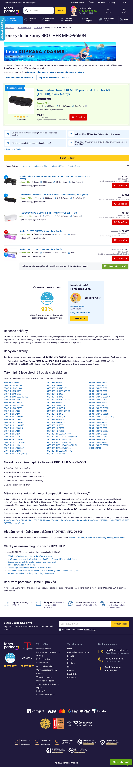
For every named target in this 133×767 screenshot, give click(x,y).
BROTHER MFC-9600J (98, 402)
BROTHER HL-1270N (55, 385)
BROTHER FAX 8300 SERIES (16, 397)
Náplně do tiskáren (24, 28)
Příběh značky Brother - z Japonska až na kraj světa (30, 556)
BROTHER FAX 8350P (13, 400)
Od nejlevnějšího (40, 166)
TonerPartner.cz (75, 644)
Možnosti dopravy (78, 2)
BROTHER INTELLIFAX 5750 (58, 448)
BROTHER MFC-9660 (98, 411)
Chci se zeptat (79, 318)
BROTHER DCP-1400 (13, 388)
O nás (69, 649)
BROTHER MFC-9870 (98, 439)
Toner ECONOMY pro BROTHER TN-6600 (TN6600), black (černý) (48, 213)
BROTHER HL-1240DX (13, 439)
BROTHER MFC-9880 (98, 442)
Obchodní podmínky (45, 666)
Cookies (39, 673)
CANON (70, 670)
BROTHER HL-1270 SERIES (15, 454)
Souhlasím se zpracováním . (79, 630)
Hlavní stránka (9, 28)
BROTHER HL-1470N (55, 419)
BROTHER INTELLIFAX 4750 (58, 439)
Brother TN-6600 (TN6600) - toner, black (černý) (40, 249)
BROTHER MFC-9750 (98, 422)
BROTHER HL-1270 (54, 382)
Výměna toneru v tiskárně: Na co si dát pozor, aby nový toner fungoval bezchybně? (43, 570)
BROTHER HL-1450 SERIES (58, 400)
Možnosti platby (43, 659)
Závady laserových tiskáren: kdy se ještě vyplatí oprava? (32, 562)
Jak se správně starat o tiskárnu (21, 565)
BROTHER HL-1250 (12, 445)
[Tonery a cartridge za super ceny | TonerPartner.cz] (11, 10)
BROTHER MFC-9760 (98, 425)
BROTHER (38, 28)
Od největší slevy (74, 166)
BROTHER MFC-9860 (98, 437)
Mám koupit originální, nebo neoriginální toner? (31, 143)
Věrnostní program (44, 677)
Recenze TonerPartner (45, 695)
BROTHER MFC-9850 (98, 434)
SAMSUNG (72, 674)
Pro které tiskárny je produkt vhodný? (50, 110)
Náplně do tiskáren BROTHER (19, 77)
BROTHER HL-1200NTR (14, 425)
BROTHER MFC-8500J (98, 385)
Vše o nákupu (43, 644)
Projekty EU (41, 691)
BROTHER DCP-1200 (13, 385)
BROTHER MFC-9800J (98, 431)
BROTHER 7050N (11, 382)
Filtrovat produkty (66, 158)
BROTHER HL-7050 (54, 425)
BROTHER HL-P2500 (55, 428)
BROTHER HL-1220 (12, 431)
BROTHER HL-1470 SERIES (58, 411)
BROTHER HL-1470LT (55, 417)
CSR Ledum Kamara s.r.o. (78, 652)
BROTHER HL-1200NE (13, 422)
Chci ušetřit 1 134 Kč (117, 266)
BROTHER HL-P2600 (55, 431)
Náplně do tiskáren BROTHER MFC (54, 77)
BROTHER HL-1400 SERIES (58, 391)
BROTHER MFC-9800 (98, 428)
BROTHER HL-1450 (54, 402)
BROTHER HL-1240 (12, 437)
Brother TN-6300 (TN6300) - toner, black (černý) (40, 231)
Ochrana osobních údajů (46, 670)
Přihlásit (108, 12)
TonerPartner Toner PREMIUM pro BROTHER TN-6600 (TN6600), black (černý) (53, 194)
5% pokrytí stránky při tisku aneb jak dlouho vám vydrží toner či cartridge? (101, 143)
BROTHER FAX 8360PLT (14, 405)
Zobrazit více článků (12, 149)
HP (68, 667)
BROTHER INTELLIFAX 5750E (59, 451)
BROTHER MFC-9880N (99, 445)
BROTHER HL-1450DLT (56, 405)
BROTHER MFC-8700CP (99, 397)
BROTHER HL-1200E (13, 419)
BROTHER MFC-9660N (99, 414)
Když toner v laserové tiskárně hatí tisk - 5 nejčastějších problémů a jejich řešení (42, 559)
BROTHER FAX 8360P (13, 402)
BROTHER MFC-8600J (98, 391)
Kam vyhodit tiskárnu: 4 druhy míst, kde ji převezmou (31, 573)
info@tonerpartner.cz (80, 312)
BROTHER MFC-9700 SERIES (101, 417)
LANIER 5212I (95, 448)
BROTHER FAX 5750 (12, 394)
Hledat (60, 10)
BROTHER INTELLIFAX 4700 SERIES (61, 437)
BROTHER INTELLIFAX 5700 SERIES (61, 445)
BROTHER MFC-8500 (98, 382)
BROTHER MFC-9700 (98, 419)
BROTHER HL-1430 (54, 394)
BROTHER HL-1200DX (13, 417)
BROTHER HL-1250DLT (14, 448)
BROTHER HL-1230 (12, 434)
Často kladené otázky (45, 681)
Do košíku (80, 117)
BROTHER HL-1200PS (13, 428)
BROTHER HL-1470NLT (56, 422)
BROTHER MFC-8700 (98, 394)
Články (91, 2)
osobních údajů (90, 630)
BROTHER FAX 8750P (13, 408)
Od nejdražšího (57, 166)
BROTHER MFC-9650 (98, 405)
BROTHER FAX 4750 (12, 391)
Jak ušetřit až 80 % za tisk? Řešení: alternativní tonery (97, 134)
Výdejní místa (42, 663)
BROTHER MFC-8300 (55, 454)
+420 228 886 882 (88, 10)
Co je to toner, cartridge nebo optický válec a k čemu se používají (34, 134)
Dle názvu (26, 166)
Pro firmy (101, 2)
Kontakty (111, 2)
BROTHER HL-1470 (54, 414)
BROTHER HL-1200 (12, 414)
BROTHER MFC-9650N (99, 408)
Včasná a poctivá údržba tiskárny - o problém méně (30, 568)
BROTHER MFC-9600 (98, 400)
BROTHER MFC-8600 (98, 388)
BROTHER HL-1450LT (55, 408)
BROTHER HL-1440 (54, 397)
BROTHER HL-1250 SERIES (15, 442)
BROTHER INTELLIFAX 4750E (59, 442)
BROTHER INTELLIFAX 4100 (58, 434)
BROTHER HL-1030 (12, 411)
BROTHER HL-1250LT (13, 451)
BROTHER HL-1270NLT (56, 388)
